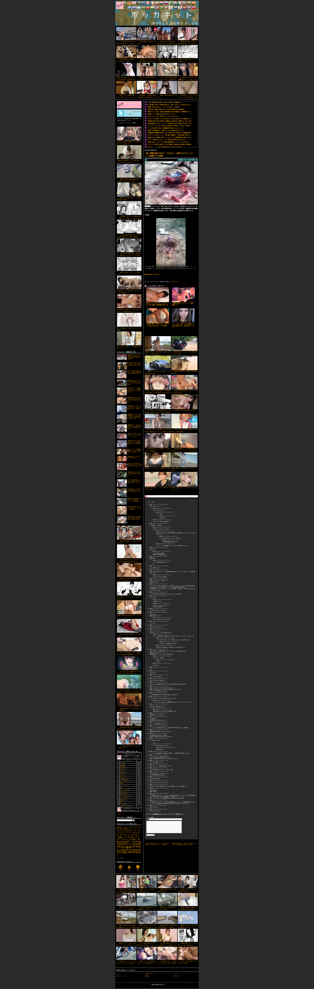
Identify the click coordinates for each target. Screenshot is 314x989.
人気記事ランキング (149, 973)
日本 (135, 844)
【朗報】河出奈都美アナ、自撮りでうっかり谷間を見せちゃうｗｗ (165, 130)
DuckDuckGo (123, 800)
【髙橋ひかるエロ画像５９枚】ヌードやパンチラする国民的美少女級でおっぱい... (169, 137)
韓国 (129, 852)
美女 (135, 850)
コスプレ (128, 832)
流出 (123, 847)
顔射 (133, 852)
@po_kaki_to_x (175, 281)
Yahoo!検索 (122, 766)
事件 (197, 159)
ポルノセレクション (124, 785)
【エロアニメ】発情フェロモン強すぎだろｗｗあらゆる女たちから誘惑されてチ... (169, 118)
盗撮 (123, 850)
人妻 (121, 842)
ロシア (128, 840)
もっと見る (120, 858)
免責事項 (147, 976)
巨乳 (124, 844)
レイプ (122, 839)
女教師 (119, 844)
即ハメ (130, 842)
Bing (121, 787)
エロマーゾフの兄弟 (124, 789)
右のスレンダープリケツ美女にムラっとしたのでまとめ (162, 116)
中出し (134, 839)
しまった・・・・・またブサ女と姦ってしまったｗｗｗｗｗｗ (164, 146)
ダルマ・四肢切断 (191, 159)
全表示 (119, 814)
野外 (121, 852)
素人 (127, 850)
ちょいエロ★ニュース (125, 781)
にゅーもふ (122, 771)
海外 (128, 847)
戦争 (185, 159)
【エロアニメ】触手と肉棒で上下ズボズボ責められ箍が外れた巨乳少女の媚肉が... (169, 144)
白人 (119, 850)
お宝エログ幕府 (123, 793)
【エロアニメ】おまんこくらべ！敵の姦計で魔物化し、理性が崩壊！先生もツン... (169, 135)
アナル (138, 827)
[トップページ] (119, 5)
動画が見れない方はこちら (152, 274)
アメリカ (121, 830)
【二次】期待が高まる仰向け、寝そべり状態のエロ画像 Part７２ (165, 102)
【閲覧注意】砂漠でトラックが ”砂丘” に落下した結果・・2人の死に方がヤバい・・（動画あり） (157, 844)
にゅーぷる (122, 775)
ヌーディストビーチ (128, 835)
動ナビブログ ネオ (124, 791)
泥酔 (118, 847)
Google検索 (122, 764)
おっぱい (124, 827)
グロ (146, 159)
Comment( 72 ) (194, 496)
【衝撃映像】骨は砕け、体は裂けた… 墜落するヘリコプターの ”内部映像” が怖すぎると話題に (184, 844)
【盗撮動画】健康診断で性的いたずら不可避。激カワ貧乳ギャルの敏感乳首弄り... (169, 132)
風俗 (137, 852)
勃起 (125, 842)
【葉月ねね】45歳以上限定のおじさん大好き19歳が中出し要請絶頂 (165, 109)
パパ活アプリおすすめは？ (126, 806)
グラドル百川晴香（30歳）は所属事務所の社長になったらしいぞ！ (165, 128)
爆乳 (139, 847)
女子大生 (137, 842)
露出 (125, 852)
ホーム (118, 973)
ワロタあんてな (123, 773)
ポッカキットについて (121, 976)
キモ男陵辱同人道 (124, 779)
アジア (132, 827)
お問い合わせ (176, 976)
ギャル (122, 832)
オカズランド (123, 777)
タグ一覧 (175, 973)
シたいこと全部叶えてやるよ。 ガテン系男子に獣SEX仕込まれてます (167, 139)
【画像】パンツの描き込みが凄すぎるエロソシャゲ (161, 114)
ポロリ (133, 837)
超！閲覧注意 (180, 159)
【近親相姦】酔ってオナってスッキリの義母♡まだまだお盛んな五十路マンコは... (169, 123)
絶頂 (131, 850)
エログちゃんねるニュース (126, 795)
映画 (139, 844)
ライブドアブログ (124, 798)
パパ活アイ (122, 804)
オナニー (130, 830)
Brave (121, 802)
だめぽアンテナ (123, 768)
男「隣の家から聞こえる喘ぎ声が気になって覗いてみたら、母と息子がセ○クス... (169, 104)
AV (118, 827)
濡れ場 (134, 847)
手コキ (129, 844)
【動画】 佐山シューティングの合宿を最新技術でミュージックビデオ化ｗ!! (168, 142)
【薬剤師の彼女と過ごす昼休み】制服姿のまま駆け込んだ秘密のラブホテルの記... (169, 121)
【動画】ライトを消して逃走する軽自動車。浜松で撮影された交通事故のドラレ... (169, 111)
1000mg (121, 783)
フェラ (127, 837)
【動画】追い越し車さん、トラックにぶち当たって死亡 (162, 107)
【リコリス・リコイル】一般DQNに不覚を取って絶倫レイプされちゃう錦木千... (169, 125)
